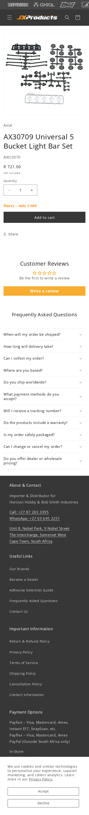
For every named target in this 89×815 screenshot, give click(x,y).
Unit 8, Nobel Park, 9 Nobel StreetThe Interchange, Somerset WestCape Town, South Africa (39, 534)
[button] (9, 17)
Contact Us (18, 611)
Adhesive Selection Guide (31, 590)
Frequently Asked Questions (33, 601)
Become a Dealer (23, 579)
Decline (43, 803)
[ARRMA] (18, 5)
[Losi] (68, 5)
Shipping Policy (22, 673)
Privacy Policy (21, 652)
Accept (43, 791)
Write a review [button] (44, 291)
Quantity (10, 181)
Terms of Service (23, 663)
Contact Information (26, 694)
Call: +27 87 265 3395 (29, 512)
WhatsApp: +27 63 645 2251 (34, 518)
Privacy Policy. (41, 779)
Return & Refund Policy (29, 641)
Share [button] (13, 234)
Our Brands (19, 569)
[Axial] (44, 4)
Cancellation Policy (25, 684)
